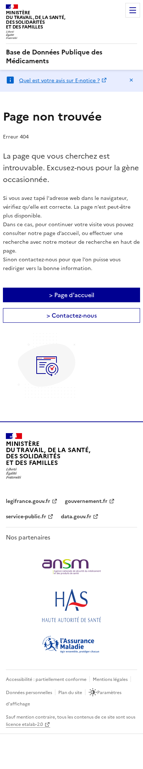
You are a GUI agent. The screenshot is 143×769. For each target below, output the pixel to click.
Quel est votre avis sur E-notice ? (59, 80)
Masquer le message (131, 80)
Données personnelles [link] (29, 692)
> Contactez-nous (72, 315)
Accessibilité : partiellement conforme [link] (46, 679)
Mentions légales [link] (110, 679)
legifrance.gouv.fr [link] (28, 501)
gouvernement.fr (86, 501)
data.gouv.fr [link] (76, 516)
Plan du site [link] (70, 692)
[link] (71, 56)
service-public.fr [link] (26, 516)
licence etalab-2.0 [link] (24, 724)
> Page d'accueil (71, 295)
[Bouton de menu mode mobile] (132, 10)
